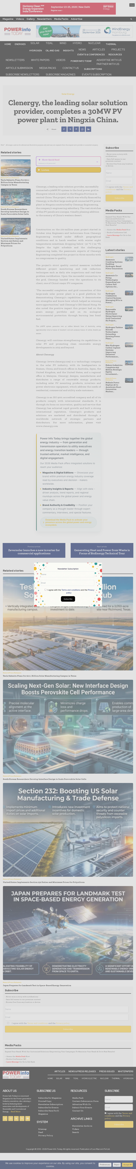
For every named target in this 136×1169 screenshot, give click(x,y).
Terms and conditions (70, 590)
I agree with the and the (70, 591)
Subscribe (68, 599)
